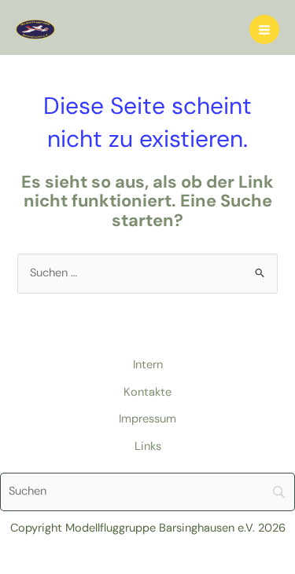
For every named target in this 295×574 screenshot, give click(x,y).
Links (148, 446)
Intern (148, 364)
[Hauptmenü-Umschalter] (264, 30)
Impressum (147, 418)
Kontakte (147, 392)
